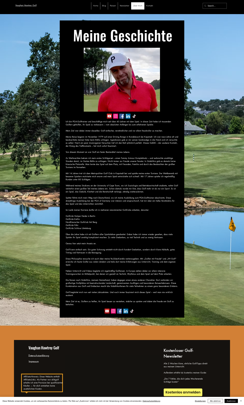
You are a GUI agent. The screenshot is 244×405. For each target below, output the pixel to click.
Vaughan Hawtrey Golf (43, 348)
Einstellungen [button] (200, 401)
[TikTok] (134, 116)
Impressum (34, 361)
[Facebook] (121, 116)
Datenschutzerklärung (38, 355)
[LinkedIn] (128, 116)
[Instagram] (115, 116)
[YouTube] (109, 116)
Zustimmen (231, 401)
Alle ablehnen (215, 401)
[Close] (240, 401)
